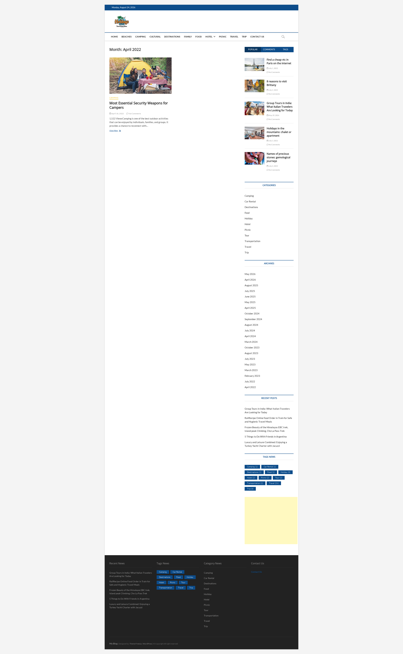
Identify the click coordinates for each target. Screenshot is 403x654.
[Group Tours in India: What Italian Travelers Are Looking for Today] (254, 103)
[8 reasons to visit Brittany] (254, 81)
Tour (247, 235)
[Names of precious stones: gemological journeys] (254, 153)
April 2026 (250, 279)
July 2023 (250, 358)
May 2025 (250, 302)
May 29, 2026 (273, 115)
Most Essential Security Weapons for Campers (138, 105)
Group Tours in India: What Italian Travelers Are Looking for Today (280, 106)
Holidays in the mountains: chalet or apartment (279, 132)
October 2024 (252, 313)
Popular (252, 49)
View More (117, 130)
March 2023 (251, 370)
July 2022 (250, 381)
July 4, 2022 (273, 166)
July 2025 (250, 291)
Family (188, 36)
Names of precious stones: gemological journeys (278, 157)
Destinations (172, 36)
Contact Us (257, 36)
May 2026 (250, 274)
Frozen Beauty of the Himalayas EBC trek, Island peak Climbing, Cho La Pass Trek (129, 592)
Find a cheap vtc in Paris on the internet (279, 61)
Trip (244, 36)
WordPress (147, 644)
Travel (234, 36)
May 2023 (250, 364)
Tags (285, 49)
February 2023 (252, 375)
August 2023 (251, 353)
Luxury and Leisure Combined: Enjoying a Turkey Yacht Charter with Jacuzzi (129, 606)
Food (198, 36)
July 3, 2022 (273, 141)
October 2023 (252, 347)
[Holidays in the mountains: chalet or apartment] (254, 128)
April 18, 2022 (117, 113)
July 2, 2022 (273, 90)
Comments (269, 49)
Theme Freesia (136, 644)
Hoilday (249, 218)
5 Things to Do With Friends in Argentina (266, 436)
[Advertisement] (271, 520)
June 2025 (250, 296)
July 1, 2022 (273, 68)
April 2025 (250, 307)
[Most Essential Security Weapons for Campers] (140, 75)
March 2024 (251, 341)
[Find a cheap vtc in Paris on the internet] (254, 59)
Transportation (252, 241)
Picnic (222, 36)
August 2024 (251, 324)
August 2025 (251, 285)
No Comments (134, 113)
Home (114, 36)
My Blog (113, 643)
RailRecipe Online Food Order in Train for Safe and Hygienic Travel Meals (129, 583)
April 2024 (250, 336)
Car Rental (250, 201)
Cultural (155, 36)
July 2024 (250, 330)
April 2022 (250, 387)
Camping (140, 36)
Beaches (127, 36)
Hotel (209, 36)
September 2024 (253, 319)
